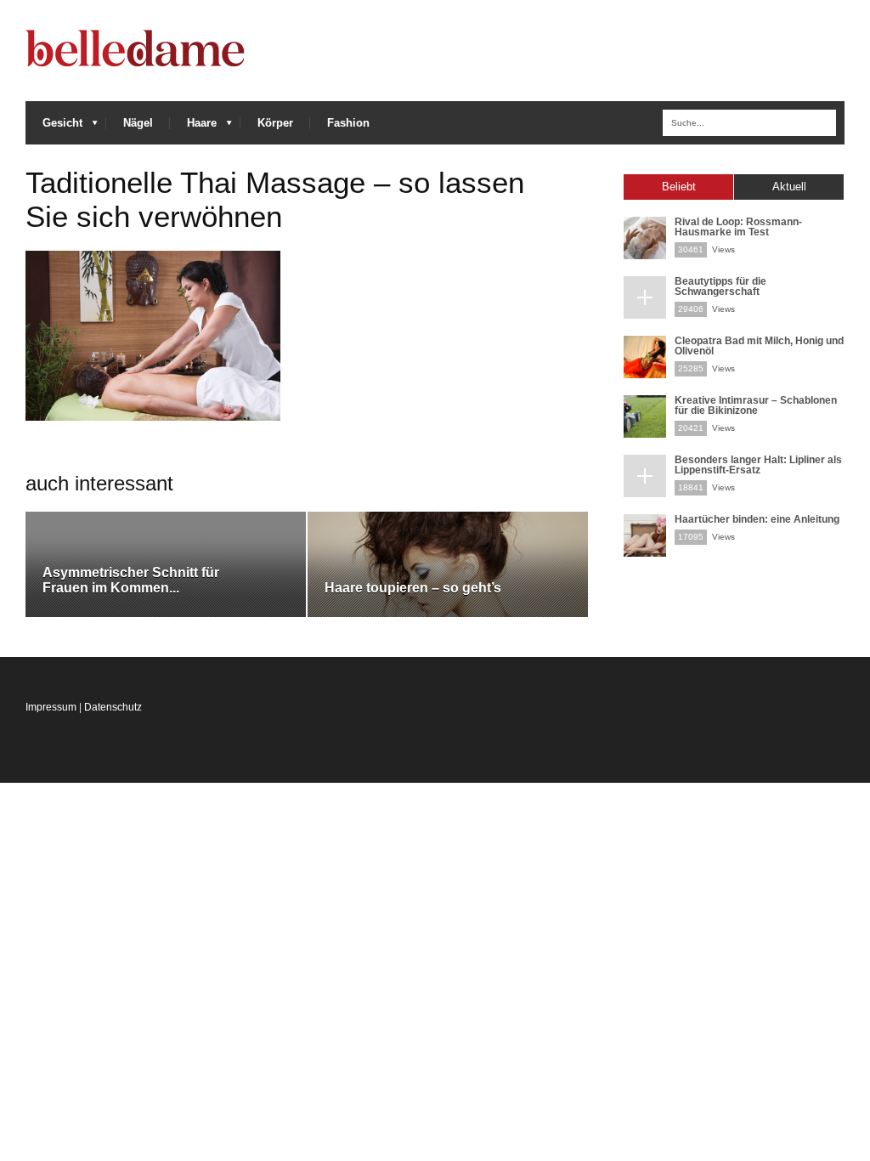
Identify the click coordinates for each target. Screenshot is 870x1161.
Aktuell (789, 186)
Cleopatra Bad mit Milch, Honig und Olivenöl (759, 346)
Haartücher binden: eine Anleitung (757, 519)
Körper (275, 122)
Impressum (50, 707)
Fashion (348, 122)
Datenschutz (113, 707)
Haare (193, 127)
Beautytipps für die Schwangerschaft (720, 286)
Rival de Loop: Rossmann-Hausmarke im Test (738, 227)
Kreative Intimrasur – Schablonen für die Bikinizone (756, 405)
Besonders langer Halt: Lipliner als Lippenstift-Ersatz (758, 465)
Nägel (138, 122)
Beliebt (679, 186)
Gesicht (53, 127)
